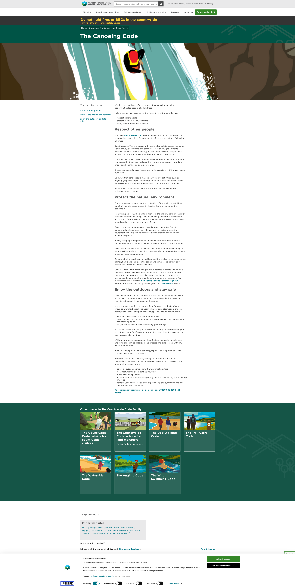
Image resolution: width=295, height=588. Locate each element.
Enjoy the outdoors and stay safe (93, 120)
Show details (173, 583)
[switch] (118, 583)
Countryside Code (132, 135)
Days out (93, 28)
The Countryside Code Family (114, 28)
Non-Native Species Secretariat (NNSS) (160, 281)
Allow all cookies (223, 559)
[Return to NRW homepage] (96, 3)
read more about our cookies (102, 576)
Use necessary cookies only (223, 565)
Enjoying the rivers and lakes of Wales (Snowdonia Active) (110, 530)
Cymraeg (209, 4)
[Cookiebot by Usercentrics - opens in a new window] (67, 583)
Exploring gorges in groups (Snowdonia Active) (105, 533)
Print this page (208, 549)
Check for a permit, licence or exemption (185, 4)
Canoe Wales (167, 283)
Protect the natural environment (95, 115)
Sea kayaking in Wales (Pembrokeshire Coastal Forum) (108, 527)
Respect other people (90, 110)
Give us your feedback (129, 549)
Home (84, 28)
